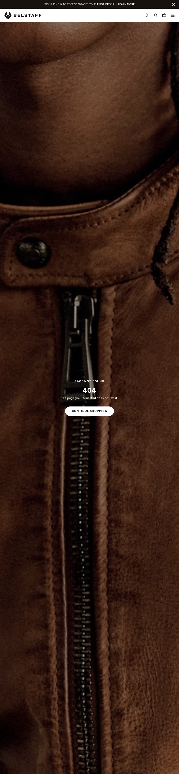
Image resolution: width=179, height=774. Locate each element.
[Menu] (173, 15)
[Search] (146, 15)
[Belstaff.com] (22, 15)
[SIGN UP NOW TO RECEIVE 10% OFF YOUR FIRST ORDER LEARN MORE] (89, 4)
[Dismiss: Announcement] (173, 4)
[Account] (155, 15)
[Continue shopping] (89, 398)
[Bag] (164, 15)
